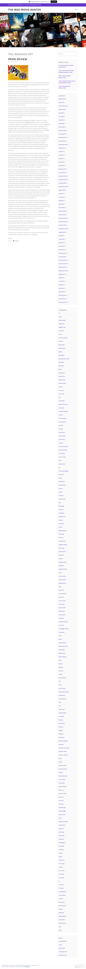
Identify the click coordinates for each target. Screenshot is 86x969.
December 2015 (63, 218)
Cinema (61, 415)
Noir (60, 681)
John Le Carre (62, 600)
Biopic (60, 369)
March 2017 (61, 165)
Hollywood (61, 565)
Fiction (60, 527)
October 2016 (62, 183)
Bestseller (61, 362)
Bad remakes (62, 348)
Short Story (62, 783)
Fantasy (61, 520)
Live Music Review (63, 621)
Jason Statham (62, 593)
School (60, 762)
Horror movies (62, 576)
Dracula (61, 488)
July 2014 (61, 277)
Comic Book (62, 432)
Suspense (61, 828)
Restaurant (61, 737)
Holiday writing (62, 562)
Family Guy (61, 513)
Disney (60, 478)
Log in (60, 944)
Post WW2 (61, 716)
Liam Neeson (62, 614)
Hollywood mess (63, 569)
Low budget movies (64, 628)
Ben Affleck (61, 355)
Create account (63, 941)
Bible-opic (61, 365)
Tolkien (60, 867)
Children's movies (63, 404)
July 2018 (61, 113)
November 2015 (63, 221)
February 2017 (62, 169)
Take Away (61, 832)
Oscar (60, 684)
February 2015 (62, 253)
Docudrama (62, 481)
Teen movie (61, 835)
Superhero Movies (63, 821)
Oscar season (62, 688)
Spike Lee (61, 790)
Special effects (62, 786)
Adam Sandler (62, 320)
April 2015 (61, 246)
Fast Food (61, 523)
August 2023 (62, 99)
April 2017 (61, 162)
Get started (54, 1)
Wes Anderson (62, 905)
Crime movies (62, 457)
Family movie (62, 516)
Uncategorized (62, 891)
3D (59, 313)
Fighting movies (63, 530)
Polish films (62, 709)
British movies (62, 383)
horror (60, 572)
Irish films (61, 590)
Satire (60, 758)
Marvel (60, 639)
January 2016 (62, 214)
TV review (61, 884)
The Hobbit (61, 846)
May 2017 (61, 158)
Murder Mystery (63, 656)
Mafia (60, 635)
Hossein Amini (62, 579)
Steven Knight (62, 811)
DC (59, 467)
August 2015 (62, 232)
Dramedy (61, 495)
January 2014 (62, 298)
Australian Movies (63, 337)
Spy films (61, 797)
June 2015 (61, 239)
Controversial (62, 436)
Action (60, 316)
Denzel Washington (63, 471)
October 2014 (62, 267)
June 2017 (61, 155)
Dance (60, 460)
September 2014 (63, 270)
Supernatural (62, 825)
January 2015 (62, 256)
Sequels (61, 772)
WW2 (60, 930)
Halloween (61, 555)
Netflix (60, 674)
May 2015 (61, 242)
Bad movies (62, 344)
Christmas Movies (63, 411)
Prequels (61, 720)
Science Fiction (62, 765)
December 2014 (63, 260)
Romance (61, 744)
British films (62, 376)
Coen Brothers (62, 422)
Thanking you (62, 842)
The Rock (61, 849)
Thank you (61, 839)
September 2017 (63, 144)
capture (61, 386)
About (76, 9)
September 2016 (63, 186)
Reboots (61, 727)
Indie (60, 586)
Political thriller (62, 713)
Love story (61, 625)
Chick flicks (62, 401)
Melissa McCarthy (63, 646)
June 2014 (61, 281)
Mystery (61, 667)
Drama (60, 492)
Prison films (62, 723)
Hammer (61, 558)
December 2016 (63, 176)
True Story (61, 877)
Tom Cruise (61, 870)
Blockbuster (62, 372)
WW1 (60, 926)
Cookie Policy (27, 966)
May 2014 (61, 284)
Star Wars (61, 804)
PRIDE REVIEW (17, 59)
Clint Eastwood (62, 418)
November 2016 (63, 179)
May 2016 (61, 200)
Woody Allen (62, 919)
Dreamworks (62, 499)
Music (60, 660)
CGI (59, 397)
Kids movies (62, 611)
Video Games (62, 895)
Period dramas (62, 698)
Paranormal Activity (64, 692)
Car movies (61, 394)
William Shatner (63, 916)
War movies (62, 902)
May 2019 (61, 102)
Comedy (61, 429)
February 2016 (62, 211)
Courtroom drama (63, 446)
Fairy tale (61, 509)
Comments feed (63, 951)
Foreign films (62, 541)
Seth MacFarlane (63, 776)
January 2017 (62, 172)
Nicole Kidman (62, 677)
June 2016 (61, 197)
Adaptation (61, 323)
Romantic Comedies (64, 748)
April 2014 (61, 288)
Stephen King (62, 807)
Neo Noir (61, 670)
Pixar (60, 702)
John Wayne (62, 604)
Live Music (61, 618)
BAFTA (60, 351)
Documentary (62, 485)
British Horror (62, 379)
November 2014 (63, 263)
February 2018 (62, 130)
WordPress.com (63, 955)
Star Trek (61, 800)
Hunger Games (62, 583)
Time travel (61, 863)
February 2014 (62, 295)
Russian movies (63, 751)
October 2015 (62, 225)
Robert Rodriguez (63, 741)
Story (60, 818)
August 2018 (62, 109)
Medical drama (62, 642)
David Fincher (62, 464)
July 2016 (61, 193)
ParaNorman (62, 695)
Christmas (61, 408)
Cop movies (62, 439)
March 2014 (61, 291)
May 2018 (61, 120)
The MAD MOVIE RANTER (24, 9)
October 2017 (62, 141)
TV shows (61, 888)
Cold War (61, 425)
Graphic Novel (62, 551)
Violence (61, 898)
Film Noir (61, 537)
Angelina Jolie (62, 327)
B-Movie (61, 341)
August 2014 (62, 274)
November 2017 (63, 137)
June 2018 (61, 116)
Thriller (60, 856)
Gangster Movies (63, 544)
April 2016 (61, 204)
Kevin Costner (62, 607)
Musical (61, 663)
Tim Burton (61, 860)
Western (61, 909)
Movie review (62, 653)
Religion (61, 730)
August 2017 (62, 148)
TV (59, 881)
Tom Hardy (61, 874)
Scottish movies (63, 769)
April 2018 (61, 123)
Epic (60, 502)
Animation (61, 330)
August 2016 (62, 190)
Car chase (61, 390)
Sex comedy (62, 779)
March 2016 (61, 207)
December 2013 (63, 302)
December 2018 (63, 106)
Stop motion (62, 814)
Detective (61, 474)
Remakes (61, 734)
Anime (60, 334)
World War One (62, 923)
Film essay (61, 534)
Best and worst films (64, 358)
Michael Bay (62, 649)
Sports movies (62, 793)
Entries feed (62, 948)
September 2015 (63, 228)
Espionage (61, 506)
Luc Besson (61, 632)
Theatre (61, 853)
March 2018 (62, 127)
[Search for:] (67, 53)
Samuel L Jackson (63, 755)
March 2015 (61, 249)
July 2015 (61, 235)
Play (60, 705)
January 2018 (62, 134)
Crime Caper (62, 453)
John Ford (61, 597)
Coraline (61, 443)
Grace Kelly (61, 548)
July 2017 (61, 151)
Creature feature (63, 450)
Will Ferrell (61, 912)
